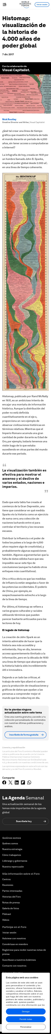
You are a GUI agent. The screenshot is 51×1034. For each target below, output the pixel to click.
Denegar (26, 1011)
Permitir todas (26, 1019)
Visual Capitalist (15, 70)
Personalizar (25, 1027)
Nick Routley (9, 119)
